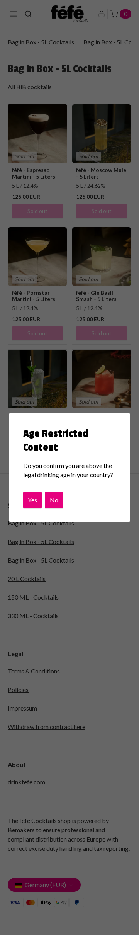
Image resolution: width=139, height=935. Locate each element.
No (54, 499)
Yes (32, 499)
